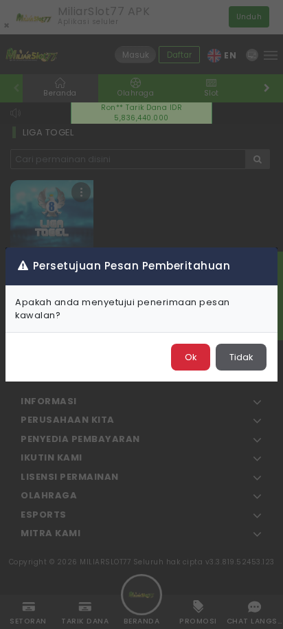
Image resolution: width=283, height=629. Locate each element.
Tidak (241, 357)
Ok (190, 357)
